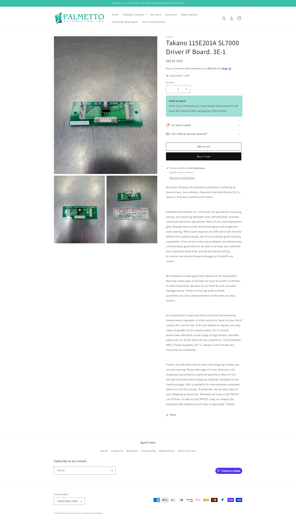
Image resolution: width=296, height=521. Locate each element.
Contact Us (117, 450)
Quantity (170, 82)
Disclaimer (132, 450)
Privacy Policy (148, 450)
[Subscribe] (111, 471)
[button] (134, 14)
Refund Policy (167, 450)
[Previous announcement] (55, 3)
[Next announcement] (241, 3)
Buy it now (203, 156)
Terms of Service (187, 450)
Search (104, 450)
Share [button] (173, 414)
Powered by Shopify (93, 513)
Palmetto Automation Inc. (72, 513)
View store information (182, 177)
